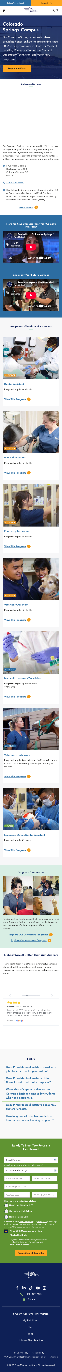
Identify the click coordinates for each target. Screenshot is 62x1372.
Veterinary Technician (17, 755)
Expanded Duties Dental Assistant (24, 835)
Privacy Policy (42, 1222)
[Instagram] (44, 1288)
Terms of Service (26, 1222)
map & (26, 208)
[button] (53, 10)
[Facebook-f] (17, 1288)
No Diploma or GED (18, 1217)
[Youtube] (37, 1288)
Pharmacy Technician (16, 531)
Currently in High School (20, 1211)
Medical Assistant (15, 458)
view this (15, 399)
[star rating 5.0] (31, 1002)
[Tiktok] (31, 1288)
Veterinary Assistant (16, 605)
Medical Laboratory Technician (22, 678)
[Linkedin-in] (24, 1288)
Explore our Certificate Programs (28, 935)
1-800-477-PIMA (15, 183)
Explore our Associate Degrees (28, 940)
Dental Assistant (14, 384)
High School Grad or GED (21, 1205)
